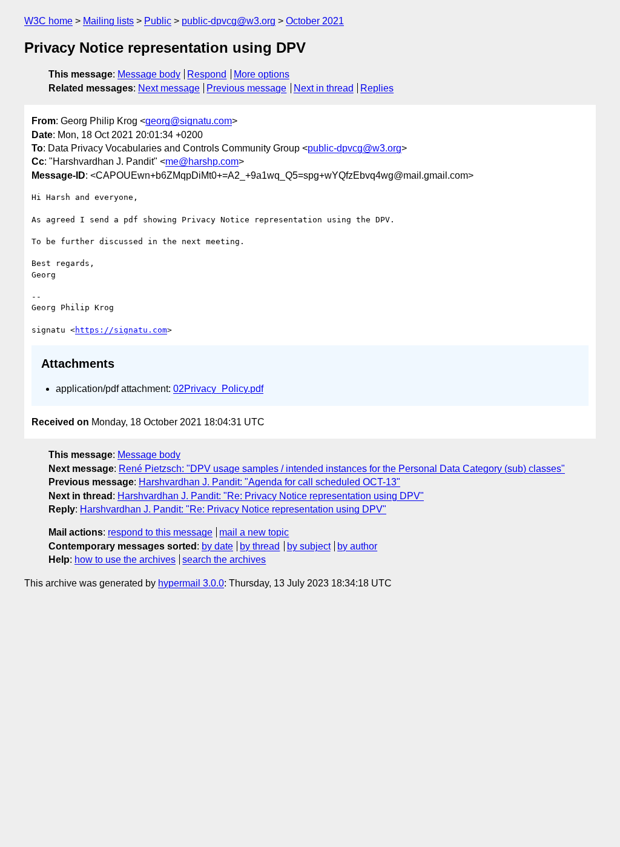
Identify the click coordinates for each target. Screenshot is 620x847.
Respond (206, 74)
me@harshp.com (202, 161)
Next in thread (324, 88)
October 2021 (315, 21)
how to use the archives (125, 559)
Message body (148, 74)
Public (157, 21)
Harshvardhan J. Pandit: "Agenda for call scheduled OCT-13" (269, 482)
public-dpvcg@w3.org (228, 21)
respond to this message (160, 532)
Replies (377, 88)
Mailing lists (108, 21)
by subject (309, 546)
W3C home (48, 21)
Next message (169, 88)
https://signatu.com (121, 329)
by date (217, 546)
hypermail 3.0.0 (191, 583)
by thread (260, 546)
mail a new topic (254, 532)
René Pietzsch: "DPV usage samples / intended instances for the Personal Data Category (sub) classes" (342, 468)
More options (261, 74)
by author (357, 546)
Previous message (246, 88)
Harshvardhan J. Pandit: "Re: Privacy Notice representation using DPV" (270, 496)
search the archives (224, 559)
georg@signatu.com (188, 121)
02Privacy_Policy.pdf (218, 389)
